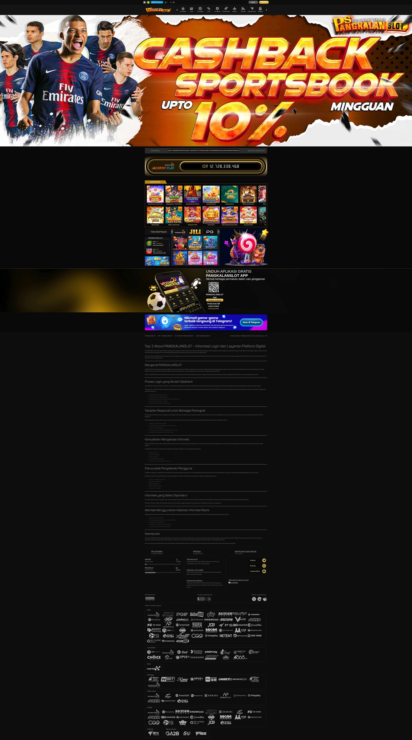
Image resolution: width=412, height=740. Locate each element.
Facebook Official (255, 571)
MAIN (156, 194)
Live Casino (200, 11)
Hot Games (183, 11)
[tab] (180, 231)
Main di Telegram (158, 2)
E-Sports (243, 11)
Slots (191, 11)
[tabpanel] (206, 80)
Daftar (264, 2)
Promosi (260, 11)
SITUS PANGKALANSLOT (203, 336)
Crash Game (226, 11)
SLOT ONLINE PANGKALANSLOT (184, 336)
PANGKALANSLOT (150, 336)
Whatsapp (253, 566)
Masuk (253, 2)
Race (208, 11)
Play (170, 168)
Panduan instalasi (214, 300)
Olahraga (217, 11)
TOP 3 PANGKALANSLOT (165, 336)
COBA (181, 241)
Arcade (234, 11)
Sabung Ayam (252, 11)
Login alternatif (148, 386)
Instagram (253, 560)
